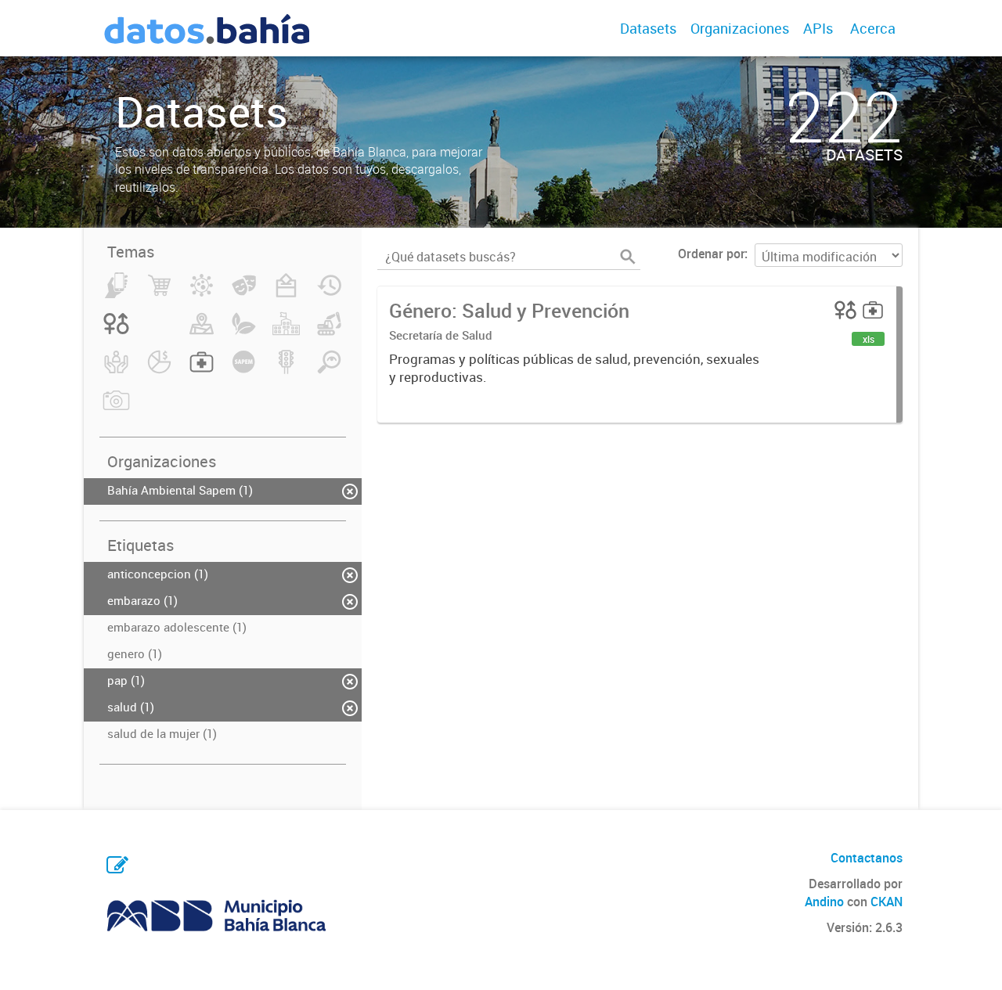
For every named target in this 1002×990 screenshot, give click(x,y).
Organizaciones (739, 28)
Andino (824, 901)
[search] (627, 256)
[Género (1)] (116, 332)
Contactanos (867, 857)
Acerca (873, 28)
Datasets (648, 28)
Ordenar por (711, 253)
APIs (818, 28)
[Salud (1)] (201, 371)
